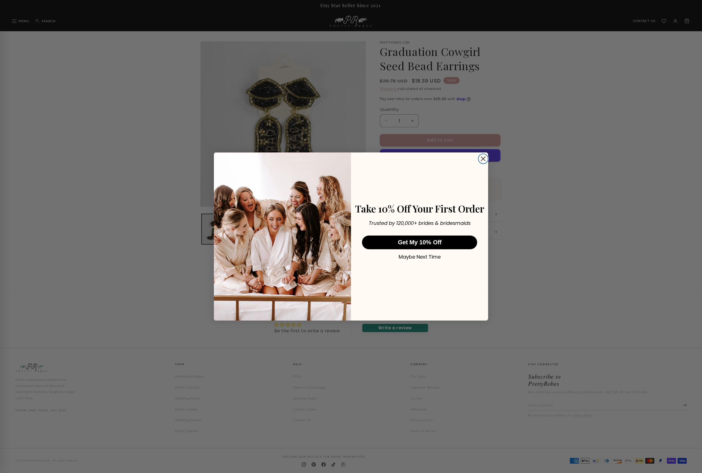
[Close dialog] (483, 159)
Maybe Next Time (420, 257)
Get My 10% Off (419, 242)
